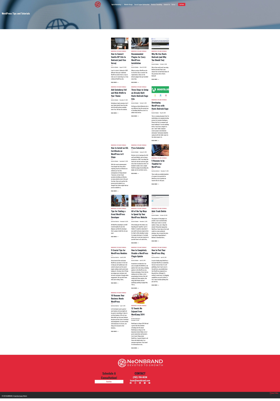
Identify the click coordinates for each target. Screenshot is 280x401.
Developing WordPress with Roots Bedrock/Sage (160, 105)
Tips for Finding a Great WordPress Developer (118, 214)
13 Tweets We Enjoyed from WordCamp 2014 (138, 311)
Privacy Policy (274, 393)
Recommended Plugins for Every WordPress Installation (138, 58)
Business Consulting (156, 4)
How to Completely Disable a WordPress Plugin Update (139, 253)
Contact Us (167, 4)
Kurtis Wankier (115, 67)
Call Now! (181, 4)
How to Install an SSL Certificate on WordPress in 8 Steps (119, 152)
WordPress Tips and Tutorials (118, 51)
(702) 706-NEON (140, 377)
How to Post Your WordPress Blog (158, 252)
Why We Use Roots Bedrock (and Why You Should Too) (159, 57)
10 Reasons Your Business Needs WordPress (117, 298)
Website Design (128, 4)
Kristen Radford (156, 171)
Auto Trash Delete (159, 211)
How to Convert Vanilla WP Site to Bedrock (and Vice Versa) (118, 58)
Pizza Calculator (138, 147)
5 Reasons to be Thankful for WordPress (158, 163)
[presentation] (119, 43)
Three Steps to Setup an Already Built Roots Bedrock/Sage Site (139, 94)
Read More (114, 82)
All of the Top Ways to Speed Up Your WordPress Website (139, 214)
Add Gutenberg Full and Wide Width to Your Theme (119, 92)
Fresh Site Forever (18, 396)
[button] (109, 381)
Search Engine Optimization (141, 4)
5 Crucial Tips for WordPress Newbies (119, 252)
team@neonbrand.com (140, 380)
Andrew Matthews (136, 318)
